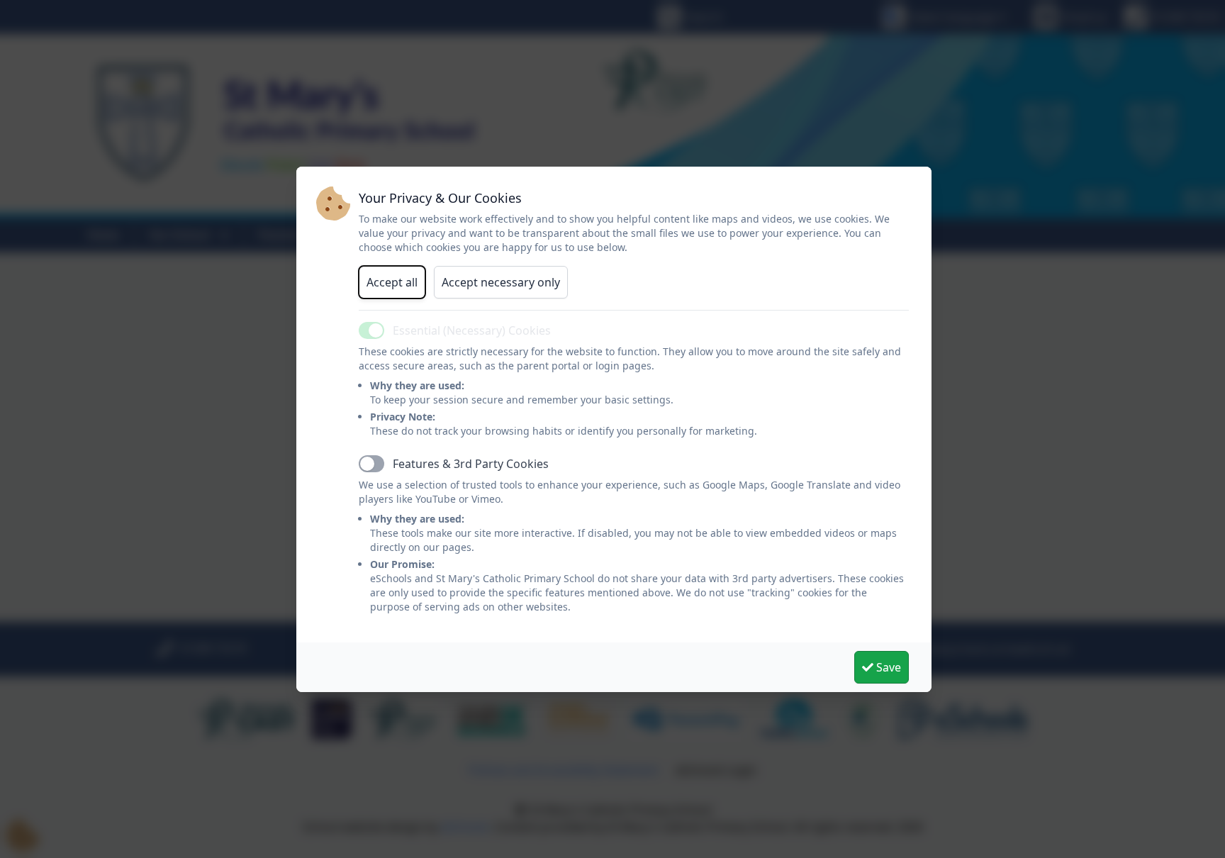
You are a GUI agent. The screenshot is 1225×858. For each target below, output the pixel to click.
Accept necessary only (501, 282)
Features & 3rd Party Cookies (471, 464)
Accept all (392, 282)
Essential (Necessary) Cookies (472, 330)
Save (887, 667)
